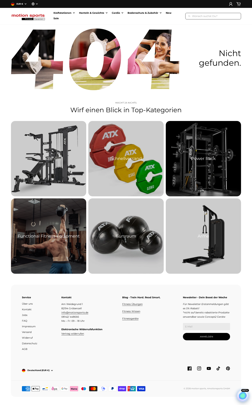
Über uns (27, 303)
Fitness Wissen (131, 311)
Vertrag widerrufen (72, 333)
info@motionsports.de (74, 312)
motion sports (198, 388)
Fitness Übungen (132, 304)
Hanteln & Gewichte (91, 13)
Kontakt (27, 309)
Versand (27, 332)
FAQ (24, 320)
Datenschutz (29, 343)
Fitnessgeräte (130, 318)
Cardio (116, 13)
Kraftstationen (62, 13)
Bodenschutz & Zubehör (143, 13)
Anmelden (206, 336)
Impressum (29, 326)
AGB (24, 349)
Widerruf (27, 337)
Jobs (24, 315)
